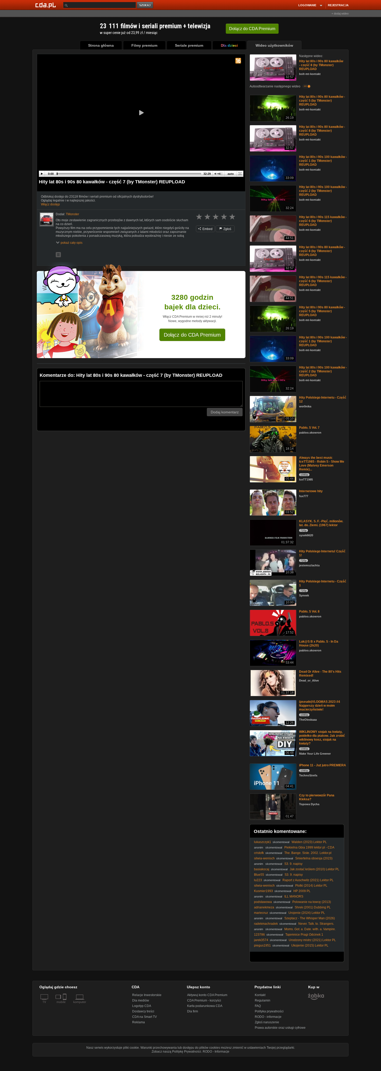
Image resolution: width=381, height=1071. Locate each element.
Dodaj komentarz (225, 412)
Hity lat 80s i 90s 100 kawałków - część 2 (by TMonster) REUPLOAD (323, 191)
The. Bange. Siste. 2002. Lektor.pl (307, 853)
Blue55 (259, 875)
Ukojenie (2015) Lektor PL (309, 945)
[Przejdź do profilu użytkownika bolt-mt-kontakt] (47, 219)
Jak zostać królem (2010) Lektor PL (314, 869)
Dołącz (252, 28)
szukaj (145, 5)
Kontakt (260, 995)
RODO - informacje (268, 1017)
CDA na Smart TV (144, 1017)
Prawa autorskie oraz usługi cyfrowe (280, 1028)
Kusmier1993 (263, 891)
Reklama (138, 1022)
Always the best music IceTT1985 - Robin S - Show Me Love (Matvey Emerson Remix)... (321, 463)
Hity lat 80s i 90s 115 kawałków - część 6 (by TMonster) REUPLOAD (323, 221)
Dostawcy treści (143, 1011)
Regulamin (262, 1000)
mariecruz (261, 913)
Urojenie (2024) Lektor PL (306, 913)
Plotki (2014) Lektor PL (311, 885)
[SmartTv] (65, 1005)
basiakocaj (261, 869)
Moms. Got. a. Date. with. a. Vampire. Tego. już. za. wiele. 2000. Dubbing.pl (295, 931)
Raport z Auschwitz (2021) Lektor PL (308, 880)
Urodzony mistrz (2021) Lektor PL (312, 940)
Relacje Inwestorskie (146, 995)
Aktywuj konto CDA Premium (207, 995)
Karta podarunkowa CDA (204, 1006)
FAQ (258, 1006)
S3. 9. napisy (293, 864)
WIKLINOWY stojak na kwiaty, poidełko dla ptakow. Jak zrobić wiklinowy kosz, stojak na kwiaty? (322, 737)
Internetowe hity (311, 491)
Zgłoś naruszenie (267, 1022)
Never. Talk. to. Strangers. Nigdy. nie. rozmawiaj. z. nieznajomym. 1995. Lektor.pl (294, 925)
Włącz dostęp (50, 204)
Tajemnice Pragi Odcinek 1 (304, 934)
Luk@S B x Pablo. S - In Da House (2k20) (318, 643)
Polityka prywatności (269, 1011)
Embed (207, 229)
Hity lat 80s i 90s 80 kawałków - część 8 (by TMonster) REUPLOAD (321, 65)
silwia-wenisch (264, 858)
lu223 (258, 880)
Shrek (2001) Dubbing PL (313, 907)
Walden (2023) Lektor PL (309, 842)
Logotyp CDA (141, 1006)
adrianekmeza (264, 907)
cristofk (259, 853)
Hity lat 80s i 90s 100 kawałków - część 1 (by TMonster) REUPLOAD (323, 160)
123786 (259, 934)
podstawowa (263, 902)
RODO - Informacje (216, 1051)
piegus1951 (262, 945)
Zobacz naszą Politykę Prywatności (176, 1051)
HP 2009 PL (302, 891)
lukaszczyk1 (262, 842)
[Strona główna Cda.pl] (46, 5)
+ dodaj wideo (340, 13)
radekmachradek (266, 924)
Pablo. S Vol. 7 (309, 427)
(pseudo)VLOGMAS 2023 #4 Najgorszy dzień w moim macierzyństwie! (319, 705)
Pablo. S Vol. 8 (309, 611)
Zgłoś (227, 229)
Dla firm (192, 1011)
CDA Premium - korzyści (204, 1000)
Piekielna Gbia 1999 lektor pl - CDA (309, 847)
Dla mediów (140, 1000)
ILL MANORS (293, 896)
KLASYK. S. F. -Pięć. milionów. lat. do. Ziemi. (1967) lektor (321, 523)
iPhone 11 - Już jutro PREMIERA (322, 765)
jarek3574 (261, 940)
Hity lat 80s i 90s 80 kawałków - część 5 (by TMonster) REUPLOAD (322, 100)
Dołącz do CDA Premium (192, 335)
